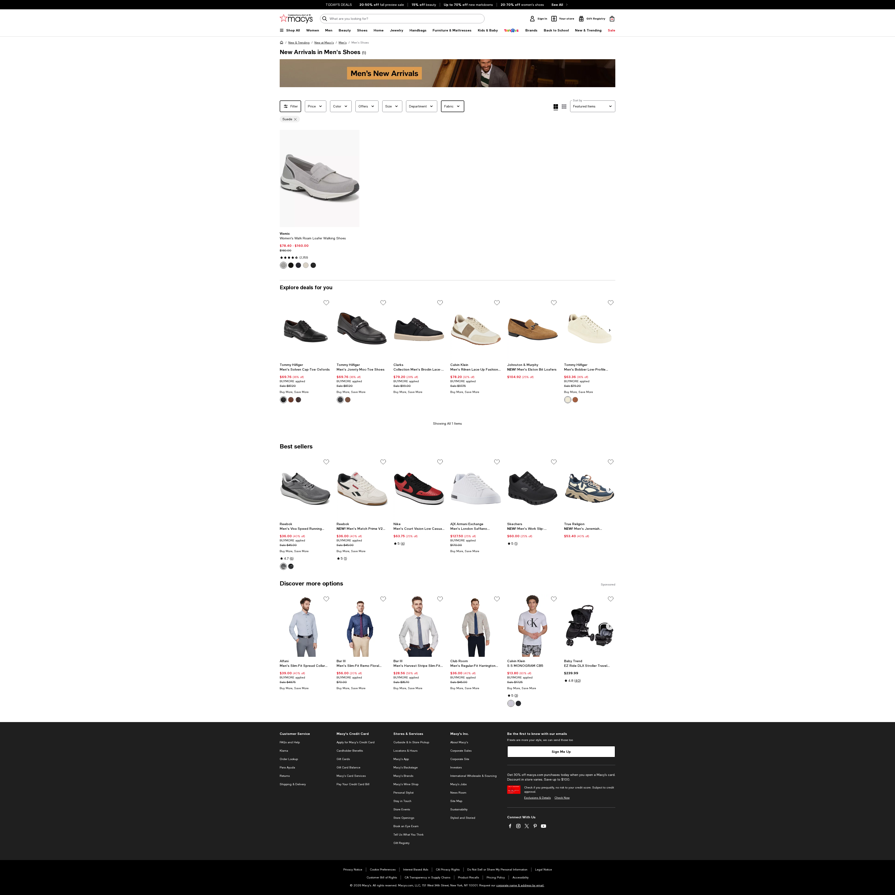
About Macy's (459, 742)
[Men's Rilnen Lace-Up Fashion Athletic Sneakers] (476, 329)
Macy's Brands (403, 776)
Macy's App (401, 759)
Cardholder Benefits (350, 750)
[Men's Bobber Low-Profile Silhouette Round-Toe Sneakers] (589, 329)
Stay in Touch (402, 801)
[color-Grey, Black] (283, 566)
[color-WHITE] (511, 703)
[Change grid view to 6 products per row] (564, 106)
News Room (458, 792)
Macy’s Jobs (458, 784)
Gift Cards (343, 759)
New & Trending (299, 42)
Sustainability (459, 809)
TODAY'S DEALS (339, 5)
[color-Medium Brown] (298, 400)
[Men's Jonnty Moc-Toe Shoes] (362, 329)
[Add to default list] (326, 303)
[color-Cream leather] (306, 265)
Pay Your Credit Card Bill (353, 784)
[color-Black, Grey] (291, 566)
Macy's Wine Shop (405, 784)
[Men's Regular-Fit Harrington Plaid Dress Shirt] (476, 625)
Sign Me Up (561, 752)
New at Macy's (324, 42)
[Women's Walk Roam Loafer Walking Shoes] (319, 178)
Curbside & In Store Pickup (411, 742)
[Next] (354, 178)
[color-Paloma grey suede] (283, 265)
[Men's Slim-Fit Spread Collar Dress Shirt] (305, 625)
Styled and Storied (462, 817)
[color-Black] (283, 400)
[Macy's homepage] (282, 43)
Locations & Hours (405, 750)
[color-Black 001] (340, 400)
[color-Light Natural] (291, 400)
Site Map (456, 801)
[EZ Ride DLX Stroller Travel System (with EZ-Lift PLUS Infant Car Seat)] (589, 625)
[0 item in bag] (612, 18)
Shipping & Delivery (293, 784)
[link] (319, 250)
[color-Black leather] (313, 265)
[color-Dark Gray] (568, 400)
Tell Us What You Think (408, 834)
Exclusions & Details (537, 797)
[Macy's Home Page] (296, 18)
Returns (285, 776)
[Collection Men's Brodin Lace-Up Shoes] (419, 329)
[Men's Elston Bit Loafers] (532, 329)
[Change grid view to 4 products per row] (556, 107)
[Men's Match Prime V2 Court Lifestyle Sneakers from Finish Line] (362, 488)
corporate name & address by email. (520, 885)
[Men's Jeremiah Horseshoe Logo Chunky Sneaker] (589, 488)
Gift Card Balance (348, 767)
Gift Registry (401, 843)
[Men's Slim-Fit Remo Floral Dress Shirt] (362, 625)
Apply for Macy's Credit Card (356, 742)
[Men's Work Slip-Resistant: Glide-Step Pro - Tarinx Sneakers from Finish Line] (532, 488)
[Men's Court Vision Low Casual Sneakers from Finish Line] (419, 488)
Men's (343, 42)
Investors (456, 767)
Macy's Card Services (351, 776)
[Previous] (285, 178)
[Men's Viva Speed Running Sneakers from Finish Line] (305, 488)
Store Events (401, 809)
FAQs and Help (290, 742)
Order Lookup (289, 759)
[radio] (283, 265)
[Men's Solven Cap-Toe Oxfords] (305, 329)
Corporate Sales (461, 750)
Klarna (284, 750)
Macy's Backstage (405, 767)
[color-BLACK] (518, 703)
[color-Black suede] (291, 265)
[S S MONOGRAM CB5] (532, 625)
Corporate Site (459, 759)
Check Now (562, 797)
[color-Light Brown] (348, 400)
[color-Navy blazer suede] (298, 265)
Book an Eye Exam (406, 826)
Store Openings (403, 817)
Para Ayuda (287, 767)
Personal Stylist (403, 792)
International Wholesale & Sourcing (473, 776)
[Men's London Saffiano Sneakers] (476, 488)
